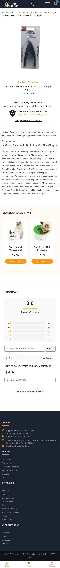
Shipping (5, 474)
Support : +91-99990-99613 (18, 436)
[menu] (47, 4)
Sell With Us (7, 520)
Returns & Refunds (9, 470)
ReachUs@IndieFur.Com (17, 446)
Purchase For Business (11, 512)
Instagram (6, 540)
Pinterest (5, 544)
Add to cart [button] (15, 261)
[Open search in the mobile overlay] (32, 4)
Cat (37, 12)
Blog (3, 494)
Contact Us (6, 460)
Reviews (5, 516)
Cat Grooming (48, 12)
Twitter (4, 536)
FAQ (3, 478)
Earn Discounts (8, 498)
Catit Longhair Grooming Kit (15, 248)
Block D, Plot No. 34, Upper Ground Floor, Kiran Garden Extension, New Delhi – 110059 (32, 441)
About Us (5, 491)
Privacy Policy (7, 463)
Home (18, 12)
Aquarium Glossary (9, 509)
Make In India (7, 502)
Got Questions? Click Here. (28, 120)
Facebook (6, 533)
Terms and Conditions (10, 467)
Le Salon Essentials (28, 82)
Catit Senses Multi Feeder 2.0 (42, 248)
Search (50, 348)
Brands (4, 505)
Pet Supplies (28, 12)
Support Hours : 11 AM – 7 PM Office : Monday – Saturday (20, 432)
